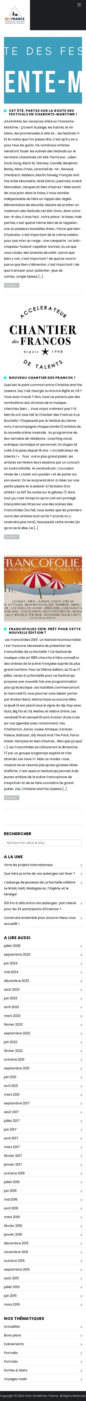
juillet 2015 (12, 1287)
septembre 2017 (17, 1103)
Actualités (12, 1326)
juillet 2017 (12, 1120)
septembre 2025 (17, 954)
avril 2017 (11, 1138)
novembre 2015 (16, 1252)
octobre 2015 (14, 1260)
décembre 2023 (16, 980)
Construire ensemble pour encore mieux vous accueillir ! (40, 920)
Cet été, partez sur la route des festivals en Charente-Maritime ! (43, 112)
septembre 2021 (16, 1068)
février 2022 (13, 1050)
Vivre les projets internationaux (28, 865)
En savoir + (12, 285)
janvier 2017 (13, 1164)
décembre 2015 (16, 1243)
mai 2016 (10, 1199)
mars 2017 (12, 1147)
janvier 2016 (13, 1234)
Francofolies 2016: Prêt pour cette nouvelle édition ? (45, 631)
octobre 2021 (14, 1059)
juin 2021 (10, 1077)
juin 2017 (10, 1129)
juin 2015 (10, 1295)
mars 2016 (12, 1217)
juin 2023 (10, 998)
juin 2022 (10, 1042)
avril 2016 (11, 1208)
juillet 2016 (12, 1182)
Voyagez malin (15, 1379)
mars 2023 (12, 1015)
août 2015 (11, 1278)
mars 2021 (12, 1094)
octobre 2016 (14, 1173)
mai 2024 (11, 972)
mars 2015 (12, 1304)
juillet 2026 (12, 945)
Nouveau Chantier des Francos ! (42, 377)
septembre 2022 (17, 1033)
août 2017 (11, 1112)
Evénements (14, 1344)
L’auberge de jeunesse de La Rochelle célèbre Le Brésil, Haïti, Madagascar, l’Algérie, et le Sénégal (39, 888)
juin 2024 (11, 963)
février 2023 (13, 1024)
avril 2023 (11, 1007)
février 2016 (13, 1225)
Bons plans (12, 1335)
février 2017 (13, 1155)
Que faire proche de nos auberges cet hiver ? (39, 873)
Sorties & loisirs (15, 1370)
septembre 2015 (17, 1269)
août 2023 (11, 989)
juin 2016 (10, 1190)
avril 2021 (11, 1085)
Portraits (11, 1352)
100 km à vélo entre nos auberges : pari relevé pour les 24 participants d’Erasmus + (40, 906)
